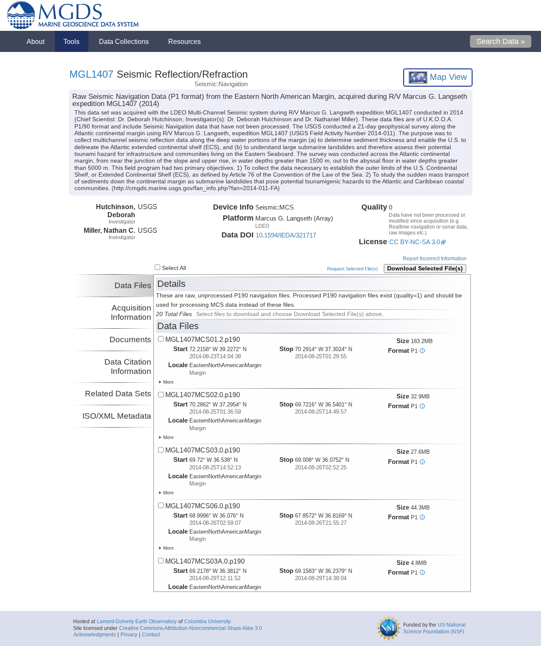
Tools (71, 41)
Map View (447, 77)
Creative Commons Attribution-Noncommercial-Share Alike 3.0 (190, 628)
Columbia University (207, 621)
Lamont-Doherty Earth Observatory (137, 621)
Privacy (128, 635)
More (168, 381)
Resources (184, 41)
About (35, 41)
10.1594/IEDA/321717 (286, 235)
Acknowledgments (95, 635)
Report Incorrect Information (435, 259)
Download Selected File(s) (425, 268)
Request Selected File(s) (352, 268)
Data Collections (124, 41)
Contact (151, 635)
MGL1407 (91, 74)
